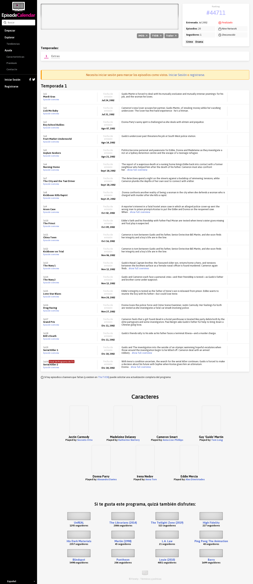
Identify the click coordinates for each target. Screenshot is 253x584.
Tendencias (13, 43)
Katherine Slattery (128, 440)
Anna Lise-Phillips (173, 440)
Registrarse (11, 86)
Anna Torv (151, 479)
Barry (211, 559)
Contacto (11, 69)
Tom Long (217, 440)
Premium (11, 63)
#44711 (215, 12)
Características (15, 56)
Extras (55, 56)
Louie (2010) (167, 559)
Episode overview (51, 99)
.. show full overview (136, 169)
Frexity (134, 579)
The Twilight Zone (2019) (167, 522)
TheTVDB (103, 377)
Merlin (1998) (123, 541)
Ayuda (8, 50)
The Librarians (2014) (123, 522)
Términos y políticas (150, 579)
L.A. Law (167, 541)
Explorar (9, 37)
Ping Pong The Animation (211, 541)
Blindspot (79, 559)
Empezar (10, 30)
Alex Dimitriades (195, 479)
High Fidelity (211, 522)
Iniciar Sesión (12, 79)
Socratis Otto (85, 440)
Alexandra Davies (107, 479)
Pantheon (122, 559)
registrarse (197, 75)
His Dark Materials (79, 541)
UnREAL (79, 522)
